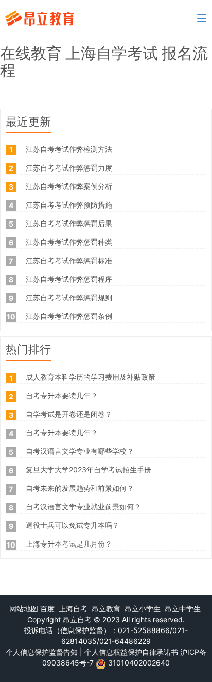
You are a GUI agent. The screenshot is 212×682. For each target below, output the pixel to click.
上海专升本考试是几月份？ (69, 543)
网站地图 (23, 608)
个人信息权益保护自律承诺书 (131, 651)
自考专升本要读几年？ (62, 395)
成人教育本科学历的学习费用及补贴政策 (90, 376)
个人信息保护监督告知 (42, 651)
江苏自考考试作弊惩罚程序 (69, 279)
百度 (47, 608)
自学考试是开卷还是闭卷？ (69, 414)
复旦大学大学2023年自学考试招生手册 (88, 469)
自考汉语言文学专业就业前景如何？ (83, 506)
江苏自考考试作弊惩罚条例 (69, 316)
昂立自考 (77, 619)
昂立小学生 (143, 608)
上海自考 (73, 608)
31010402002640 (139, 662)
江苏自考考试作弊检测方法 (69, 149)
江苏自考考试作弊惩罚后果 (69, 223)
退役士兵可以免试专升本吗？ (72, 525)
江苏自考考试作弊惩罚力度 (69, 167)
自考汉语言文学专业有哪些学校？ (80, 451)
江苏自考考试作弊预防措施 (69, 204)
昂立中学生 (183, 608)
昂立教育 (106, 608)
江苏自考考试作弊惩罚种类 (69, 241)
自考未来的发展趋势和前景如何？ (80, 488)
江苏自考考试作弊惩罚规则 (69, 297)
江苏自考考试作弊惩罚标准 (69, 260)
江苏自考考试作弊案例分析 (69, 186)
